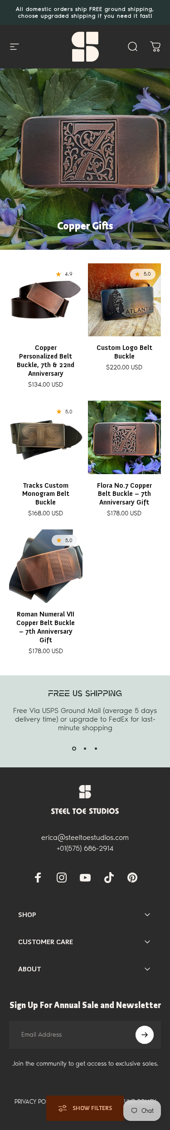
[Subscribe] (145, 1035)
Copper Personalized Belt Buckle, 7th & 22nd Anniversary (45, 361)
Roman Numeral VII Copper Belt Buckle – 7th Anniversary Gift (45, 627)
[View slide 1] (74, 748)
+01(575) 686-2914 (85, 848)
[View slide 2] (85, 748)
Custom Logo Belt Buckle (124, 352)
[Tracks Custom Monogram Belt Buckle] (46, 437)
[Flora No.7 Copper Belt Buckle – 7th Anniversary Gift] (124, 437)
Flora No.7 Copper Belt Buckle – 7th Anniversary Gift (124, 494)
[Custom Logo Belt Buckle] (124, 300)
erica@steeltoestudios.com (85, 837)
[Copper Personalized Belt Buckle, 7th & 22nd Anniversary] (46, 300)
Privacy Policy (36, 1101)
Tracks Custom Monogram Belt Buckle (45, 494)
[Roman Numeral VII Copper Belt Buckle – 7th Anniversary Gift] (46, 566)
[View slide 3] (96, 748)
